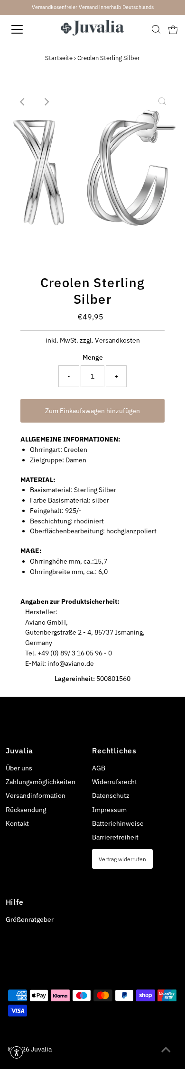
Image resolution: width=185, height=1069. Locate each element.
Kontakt (17, 823)
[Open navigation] (25, 29)
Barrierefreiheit (115, 837)
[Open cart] (173, 29)
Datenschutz (111, 795)
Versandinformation (35, 795)
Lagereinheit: (75, 678)
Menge (93, 357)
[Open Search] (156, 29)
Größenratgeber (30, 919)
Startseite (59, 58)
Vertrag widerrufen (122, 859)
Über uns (19, 768)
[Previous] (22, 101)
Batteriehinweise (118, 823)
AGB (98, 768)
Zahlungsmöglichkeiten (40, 781)
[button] (16, 1052)
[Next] (46, 101)
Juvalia (41, 1049)
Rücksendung (26, 809)
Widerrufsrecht (114, 781)
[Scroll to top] (166, 1050)
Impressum (109, 809)
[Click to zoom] (162, 101)
